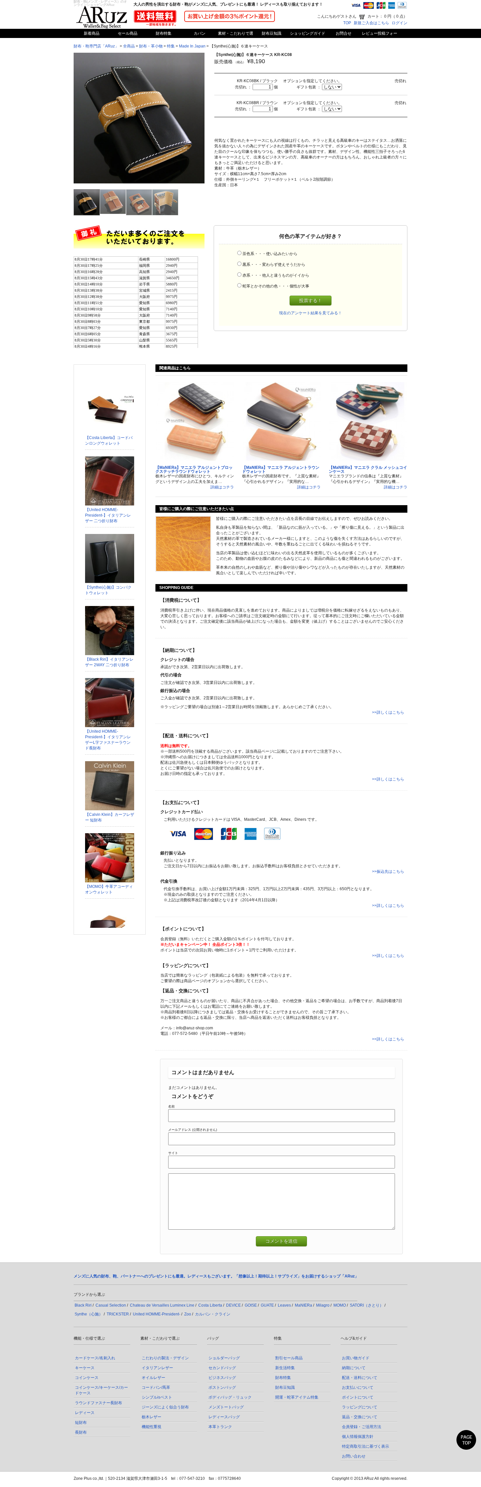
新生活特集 (285, 1368)
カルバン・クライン (212, 1314)
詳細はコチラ (222, 487)
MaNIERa (303, 1305)
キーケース (85, 1368)
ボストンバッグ (222, 1387)
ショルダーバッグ (224, 1358)
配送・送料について (359, 1377)
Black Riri (83, 1305)
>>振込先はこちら (388, 871)
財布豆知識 (271, 33)
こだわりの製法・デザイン (165, 1358)
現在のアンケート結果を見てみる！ (310, 313)
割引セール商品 (289, 1358)
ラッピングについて (359, 1407)
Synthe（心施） (89, 1314)
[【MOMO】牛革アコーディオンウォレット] (109, 846)
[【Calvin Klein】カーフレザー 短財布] (109, 774)
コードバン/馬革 (156, 1387)
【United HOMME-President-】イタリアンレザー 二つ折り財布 (108, 480)
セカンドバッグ (222, 1368)
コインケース (86, 1377)
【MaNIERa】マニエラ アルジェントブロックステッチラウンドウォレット (194, 469)
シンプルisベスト (157, 1397)
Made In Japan (192, 46)
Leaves (284, 1305)
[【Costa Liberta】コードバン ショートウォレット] (109, 921)
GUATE (267, 1305)
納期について (353, 1368)
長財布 (81, 1432)
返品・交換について (359, 1417)
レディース (85, 1412)
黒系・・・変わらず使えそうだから (273, 264)
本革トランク (220, 1426)
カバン (199, 33)
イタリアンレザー (157, 1368)
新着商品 (91, 33)
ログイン (399, 23)
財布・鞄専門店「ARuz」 (96, 46)
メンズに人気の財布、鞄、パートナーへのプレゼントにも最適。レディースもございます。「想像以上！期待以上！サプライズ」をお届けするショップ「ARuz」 (216, 1276)
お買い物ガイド (355, 1358)
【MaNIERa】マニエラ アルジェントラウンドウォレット (280, 469)
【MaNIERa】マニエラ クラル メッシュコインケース (368, 469)
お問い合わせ (353, 1456)
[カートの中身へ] (362, 18)
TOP (347, 23)
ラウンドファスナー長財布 (98, 1403)
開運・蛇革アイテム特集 (296, 1397)
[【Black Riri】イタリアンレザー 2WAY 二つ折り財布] (109, 618)
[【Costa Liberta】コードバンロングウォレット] (109, 394)
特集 (171, 46)
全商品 (129, 46)
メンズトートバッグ (226, 1407)
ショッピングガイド (307, 33)
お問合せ (343, 33)
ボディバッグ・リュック (230, 1397)
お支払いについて (357, 1387)
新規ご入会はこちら (371, 23)
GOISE (251, 1305)
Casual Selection (111, 1305)
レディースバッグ (224, 1417)
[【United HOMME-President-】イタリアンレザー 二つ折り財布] (109, 469)
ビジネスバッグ (222, 1377)
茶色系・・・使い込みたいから (269, 253)
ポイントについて (357, 1397)
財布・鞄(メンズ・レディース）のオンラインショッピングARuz (100, 3)
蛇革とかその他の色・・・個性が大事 (275, 286)
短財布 (81, 1422)
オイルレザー (153, 1377)
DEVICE (233, 1305)
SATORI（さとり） (366, 1305)
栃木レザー (151, 1417)
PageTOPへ (466, 1440)
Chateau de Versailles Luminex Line (162, 1305)
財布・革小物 (151, 46)
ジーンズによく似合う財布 (165, 1407)
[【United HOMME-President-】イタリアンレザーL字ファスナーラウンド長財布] (109, 690)
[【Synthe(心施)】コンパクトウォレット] (109, 546)
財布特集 (163, 33)
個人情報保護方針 (357, 1436)
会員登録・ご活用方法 (361, 1426)
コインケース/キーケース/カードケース (101, 1390)
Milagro (323, 1305)
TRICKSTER (118, 1314)
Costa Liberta (210, 1305)
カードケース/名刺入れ (95, 1358)
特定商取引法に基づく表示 (365, 1446)
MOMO (339, 1305)
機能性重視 (151, 1426)
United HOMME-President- (156, 1314)
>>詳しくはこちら (388, 712)
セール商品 (127, 33)
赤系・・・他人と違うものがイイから (275, 275)
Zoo (187, 1314)
